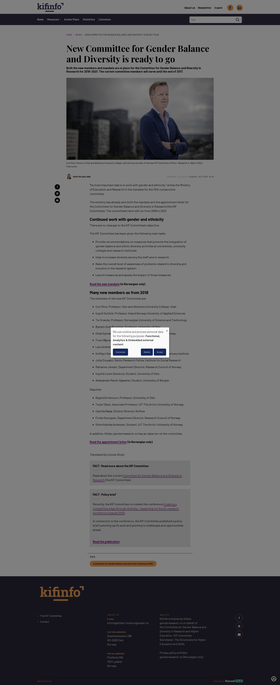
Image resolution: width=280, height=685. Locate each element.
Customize (120, 352)
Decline (147, 352)
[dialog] (140, 342)
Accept (160, 352)
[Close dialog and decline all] (167, 329)
